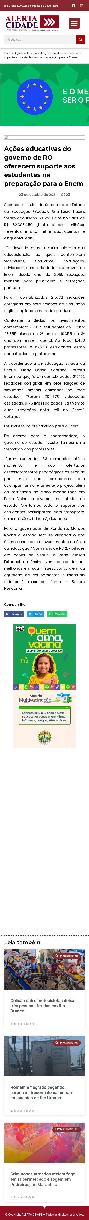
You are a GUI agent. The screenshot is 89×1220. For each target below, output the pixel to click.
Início (7, 53)
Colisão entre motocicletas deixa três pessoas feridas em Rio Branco (42, 1005)
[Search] (80, 39)
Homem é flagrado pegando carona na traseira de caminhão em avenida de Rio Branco (41, 1092)
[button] (74, 23)
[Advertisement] (44, 797)
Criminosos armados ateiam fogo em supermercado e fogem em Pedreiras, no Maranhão (42, 1179)
